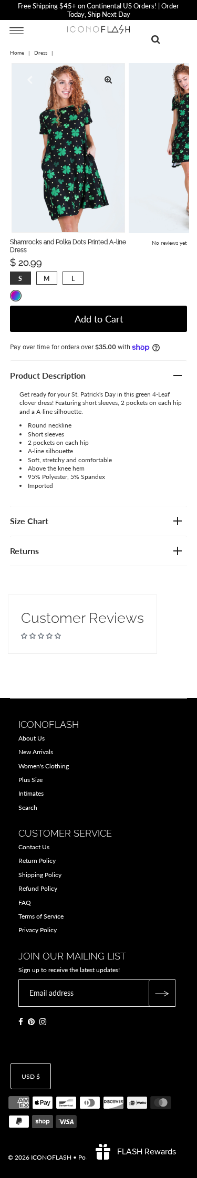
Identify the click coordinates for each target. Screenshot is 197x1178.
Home (17, 52)
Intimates (31, 793)
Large (73, 279)
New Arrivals (35, 752)
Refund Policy (37, 888)
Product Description (48, 375)
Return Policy (37, 860)
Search (27, 807)
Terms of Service (41, 916)
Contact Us (33, 847)
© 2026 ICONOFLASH (39, 1157)
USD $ (31, 1076)
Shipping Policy (39, 875)
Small (20, 279)
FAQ (24, 902)
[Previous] (28, 79)
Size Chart (29, 521)
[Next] (54, 79)
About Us (31, 738)
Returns (24, 551)
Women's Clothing (43, 766)
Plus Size (30, 780)
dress (40, 52)
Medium (46, 279)
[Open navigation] (16, 30)
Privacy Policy (37, 930)
